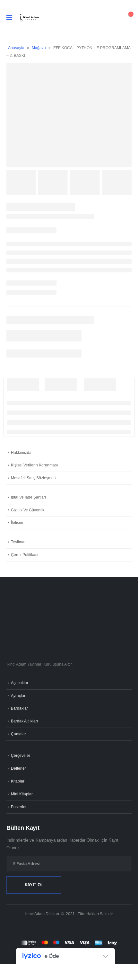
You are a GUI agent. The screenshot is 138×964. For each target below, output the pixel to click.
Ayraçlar (18, 696)
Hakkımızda (21, 452)
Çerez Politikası (24, 555)
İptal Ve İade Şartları (28, 497)
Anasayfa (16, 48)
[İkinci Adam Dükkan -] (29, 18)
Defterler (18, 768)
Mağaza (39, 48)
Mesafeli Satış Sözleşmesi (33, 478)
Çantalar (18, 734)
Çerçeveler (20, 755)
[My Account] (110, 17)
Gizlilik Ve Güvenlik (27, 510)
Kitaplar (17, 781)
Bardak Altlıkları (24, 721)
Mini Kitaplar (22, 794)
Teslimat (18, 542)
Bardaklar (19, 708)
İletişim (17, 522)
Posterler (19, 807)
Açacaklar (19, 683)
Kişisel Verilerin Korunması (34, 465)
